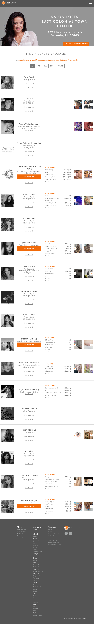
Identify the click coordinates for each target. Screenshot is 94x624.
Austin (35, 606)
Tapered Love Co (29, 430)
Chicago (35, 560)
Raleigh (35, 589)
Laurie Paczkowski (29, 291)
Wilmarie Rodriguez (29, 500)
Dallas (34, 610)
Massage (60, 66)
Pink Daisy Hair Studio (29, 362)
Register (50, 531)
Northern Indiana (37, 567)
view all (47, 181)
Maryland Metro (37, 576)
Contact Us (51, 536)
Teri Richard (29, 451)
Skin (51, 66)
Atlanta (35, 556)
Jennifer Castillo (29, 242)
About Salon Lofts (21, 529)
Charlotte (35, 591)
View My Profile (29, 88)
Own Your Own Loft (53, 534)
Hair (38, 66)
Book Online (29, 176)
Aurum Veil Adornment (29, 124)
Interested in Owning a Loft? (76, 44)
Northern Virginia (37, 615)
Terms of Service (21, 536)
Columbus (35, 598)
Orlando (35, 547)
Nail (45, 66)
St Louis (35, 584)
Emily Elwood (29, 194)
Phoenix (35, 532)
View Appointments (53, 540)
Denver (35, 536)
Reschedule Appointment (54, 544)
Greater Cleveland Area (39, 600)
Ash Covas (28, 98)
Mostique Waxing (29, 339)
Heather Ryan (29, 218)
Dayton (35, 596)
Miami (35, 543)
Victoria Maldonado (29, 475)
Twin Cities (36, 580)
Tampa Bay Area (37, 551)
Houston (35, 608)
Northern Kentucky (38, 571)
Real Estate (51, 538)
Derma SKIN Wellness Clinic (29, 143)
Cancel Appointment (53, 542)
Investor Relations (21, 531)
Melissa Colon (29, 314)
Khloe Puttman (28, 266)
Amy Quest (29, 77)
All (32, 66)
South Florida (36, 545)
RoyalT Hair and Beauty (29, 389)
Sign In (50, 529)
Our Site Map (20, 534)
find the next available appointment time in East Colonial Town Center (48, 60)
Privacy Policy (20, 538)
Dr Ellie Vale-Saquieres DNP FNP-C (29, 167)
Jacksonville (36, 541)
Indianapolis (36, 565)
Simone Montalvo (29, 408)
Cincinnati (35, 602)
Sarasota (35, 549)
